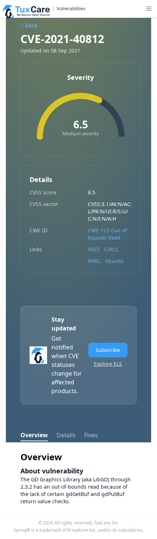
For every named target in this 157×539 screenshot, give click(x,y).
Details (66, 435)
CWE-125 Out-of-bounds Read (108, 234)
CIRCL (111, 249)
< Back (29, 25)
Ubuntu (114, 260)
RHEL (94, 260)
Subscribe (108, 349)
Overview (34, 435)
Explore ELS (108, 363)
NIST (94, 249)
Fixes (91, 435)
